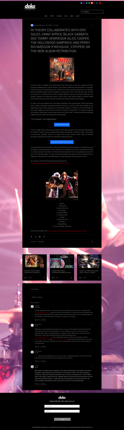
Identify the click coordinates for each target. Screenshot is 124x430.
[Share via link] (44, 236)
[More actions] (92, 25)
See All (100, 251)
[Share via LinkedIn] (40, 236)
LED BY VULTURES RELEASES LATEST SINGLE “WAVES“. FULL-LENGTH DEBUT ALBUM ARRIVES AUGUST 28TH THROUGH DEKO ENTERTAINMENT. (88, 272)
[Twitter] (87, 3)
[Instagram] (84, 3)
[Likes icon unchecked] (36, 320)
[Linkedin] (97, 3)
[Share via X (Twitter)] (35, 236)
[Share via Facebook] (31, 236)
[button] (100, 3)
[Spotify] (89, 3)
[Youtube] (92, 3)
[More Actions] (92, 307)
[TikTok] (94, 3)
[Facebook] (81, 3)
